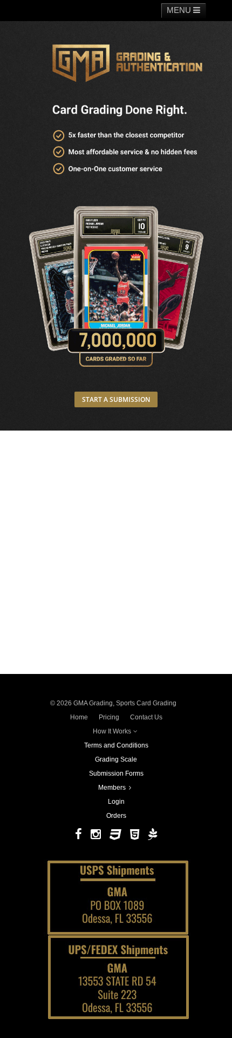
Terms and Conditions (116, 745)
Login (116, 801)
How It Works (112, 731)
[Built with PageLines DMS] (152, 834)
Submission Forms (116, 773)
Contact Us (146, 717)
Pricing (109, 717)
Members (112, 787)
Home (79, 717)
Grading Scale (116, 759)
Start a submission (116, 399)
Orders (116, 815)
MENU (180, 10)
